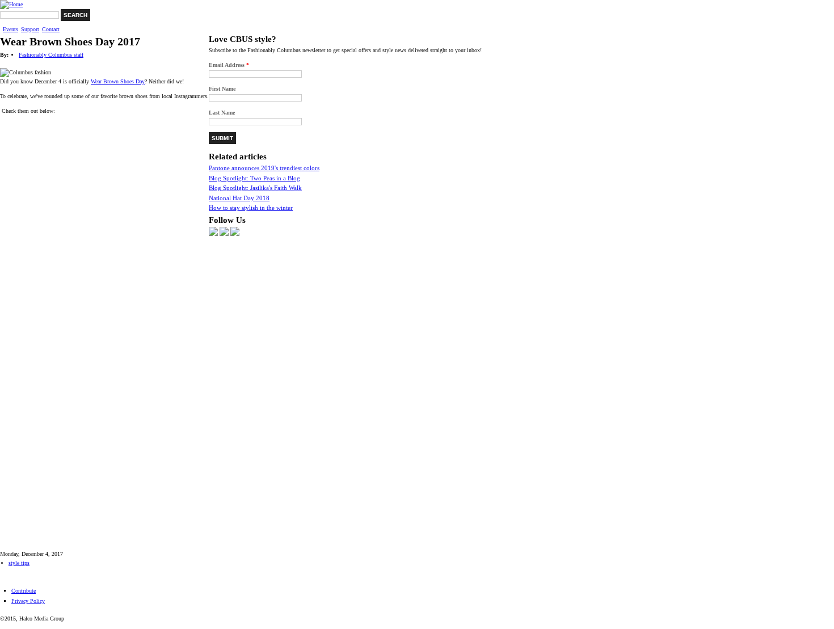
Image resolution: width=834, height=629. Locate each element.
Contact (51, 29)
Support (30, 29)
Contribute (23, 591)
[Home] (11, 4)
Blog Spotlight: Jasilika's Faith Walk (255, 187)
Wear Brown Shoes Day (118, 81)
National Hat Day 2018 (239, 198)
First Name (222, 89)
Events (10, 29)
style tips (19, 563)
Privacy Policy (28, 601)
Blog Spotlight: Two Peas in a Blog (254, 178)
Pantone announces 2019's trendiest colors (264, 167)
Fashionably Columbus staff (51, 55)
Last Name (222, 112)
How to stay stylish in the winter (251, 207)
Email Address (229, 65)
